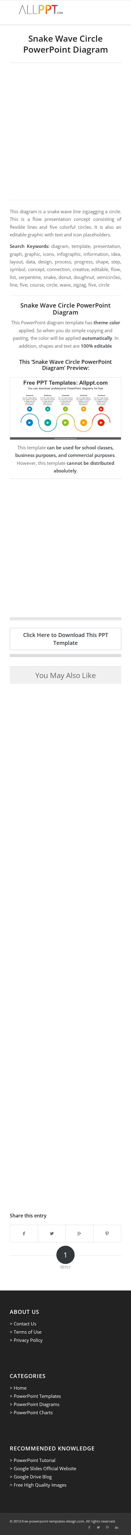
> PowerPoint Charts (31, 1412)
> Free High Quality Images (38, 1485)
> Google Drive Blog (31, 1477)
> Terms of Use (25, 1332)
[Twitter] (98, 1527)
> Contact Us (23, 1324)
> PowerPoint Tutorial (32, 1460)
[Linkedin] (116, 1527)
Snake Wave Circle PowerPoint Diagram (65, 44)
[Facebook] (89, 1527)
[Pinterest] (107, 1527)
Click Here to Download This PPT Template (65, 638)
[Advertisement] (65, 131)
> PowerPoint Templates (35, 1396)
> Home (18, 1388)
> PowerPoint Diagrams (34, 1404)
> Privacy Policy (26, 1340)
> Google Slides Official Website (43, 1468)
